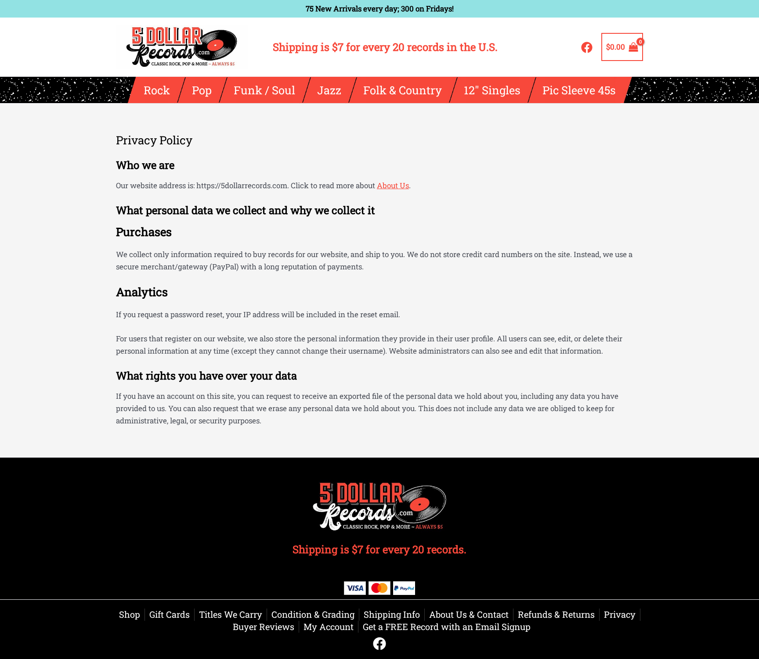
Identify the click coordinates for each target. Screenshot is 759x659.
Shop (129, 614)
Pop (201, 89)
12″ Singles (491, 89)
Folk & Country (402, 89)
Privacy (620, 614)
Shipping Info (392, 614)
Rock (156, 89)
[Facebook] (587, 47)
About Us (393, 185)
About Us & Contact (469, 614)
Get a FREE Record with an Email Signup (447, 626)
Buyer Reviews (263, 626)
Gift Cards (169, 614)
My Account (329, 626)
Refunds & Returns (556, 614)
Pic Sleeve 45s (578, 89)
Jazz (329, 89)
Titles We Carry (230, 614)
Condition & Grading (312, 614)
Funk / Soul (264, 89)
